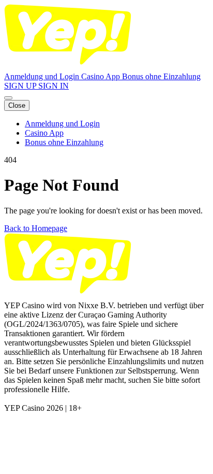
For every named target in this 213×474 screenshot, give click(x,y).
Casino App (101, 76)
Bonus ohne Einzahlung (161, 76)
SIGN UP (21, 85)
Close (16, 105)
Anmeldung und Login (42, 76)
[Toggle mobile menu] (8, 97)
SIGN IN (53, 85)
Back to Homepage (35, 228)
